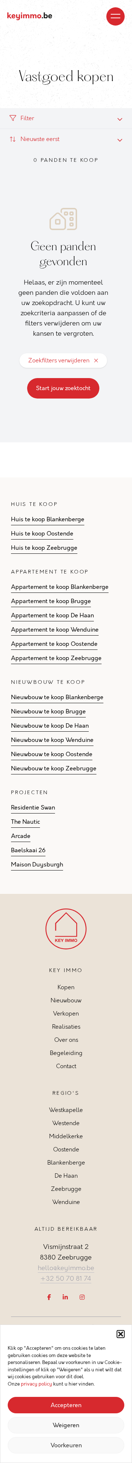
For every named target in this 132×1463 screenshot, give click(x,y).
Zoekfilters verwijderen (58, 360)
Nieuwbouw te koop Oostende (51, 754)
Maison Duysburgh (37, 865)
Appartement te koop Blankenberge (60, 587)
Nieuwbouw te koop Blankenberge (57, 697)
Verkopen (66, 1013)
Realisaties (66, 1026)
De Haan (66, 1176)
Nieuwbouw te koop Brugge (48, 712)
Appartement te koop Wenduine (55, 630)
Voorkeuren (66, 1445)
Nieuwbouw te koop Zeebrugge (53, 769)
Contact (66, 1066)
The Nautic (25, 822)
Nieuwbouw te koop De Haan (50, 726)
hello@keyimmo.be (66, 1268)
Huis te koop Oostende (42, 534)
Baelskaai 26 (28, 850)
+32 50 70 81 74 (65, 1278)
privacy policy (36, 1384)
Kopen (66, 987)
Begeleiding (66, 1053)
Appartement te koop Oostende (54, 644)
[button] (120, 1334)
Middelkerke (66, 1136)
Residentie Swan (33, 808)
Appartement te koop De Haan (52, 616)
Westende (66, 1123)
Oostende (66, 1149)
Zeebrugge (66, 1189)
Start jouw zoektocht (63, 388)
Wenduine (66, 1202)
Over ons (66, 1040)
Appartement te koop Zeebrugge (56, 658)
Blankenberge (66, 1162)
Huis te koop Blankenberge (47, 519)
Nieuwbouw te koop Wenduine (52, 740)
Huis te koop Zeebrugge (44, 548)
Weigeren (66, 1425)
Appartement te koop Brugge (51, 601)
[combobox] (66, 139)
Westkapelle (66, 1110)
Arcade (20, 836)
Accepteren (66, 1405)
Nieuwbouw (66, 1000)
